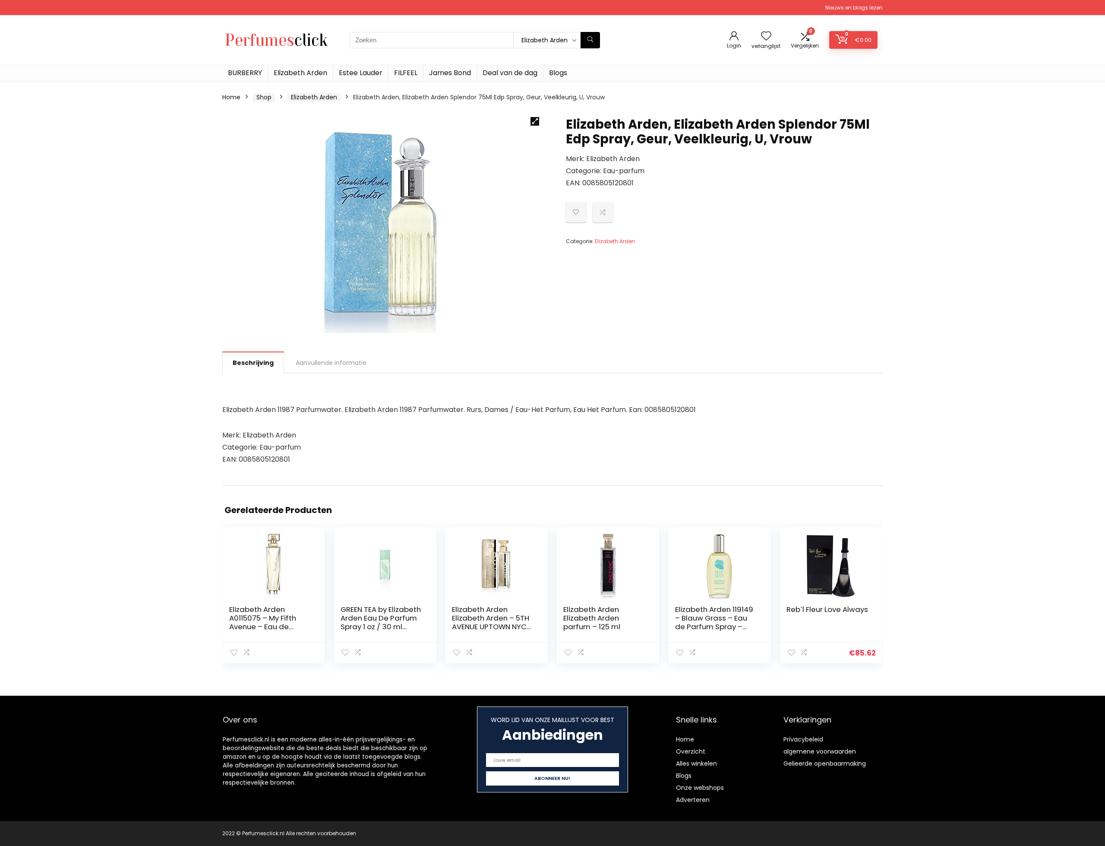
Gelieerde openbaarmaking (824, 763)
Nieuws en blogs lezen (854, 7)
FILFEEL (405, 73)
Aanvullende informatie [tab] (331, 362)
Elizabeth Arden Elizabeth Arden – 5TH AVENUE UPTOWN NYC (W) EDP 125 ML (490, 622)
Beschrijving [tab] (253, 362)
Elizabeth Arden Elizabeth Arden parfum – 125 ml (591, 618)
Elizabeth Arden (300, 73)
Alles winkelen (696, 763)
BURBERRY (245, 73)
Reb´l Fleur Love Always (827, 609)
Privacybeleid (803, 739)
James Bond (450, 73)
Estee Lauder (360, 73)
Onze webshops (700, 787)
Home (231, 97)
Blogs (558, 73)
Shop (264, 97)
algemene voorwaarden (819, 751)
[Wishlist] (766, 36)
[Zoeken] (590, 40)
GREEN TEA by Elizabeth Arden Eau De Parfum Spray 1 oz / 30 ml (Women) (381, 622)
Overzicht (690, 751)
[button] (534, 121)
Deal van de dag (510, 73)
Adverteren (693, 799)
